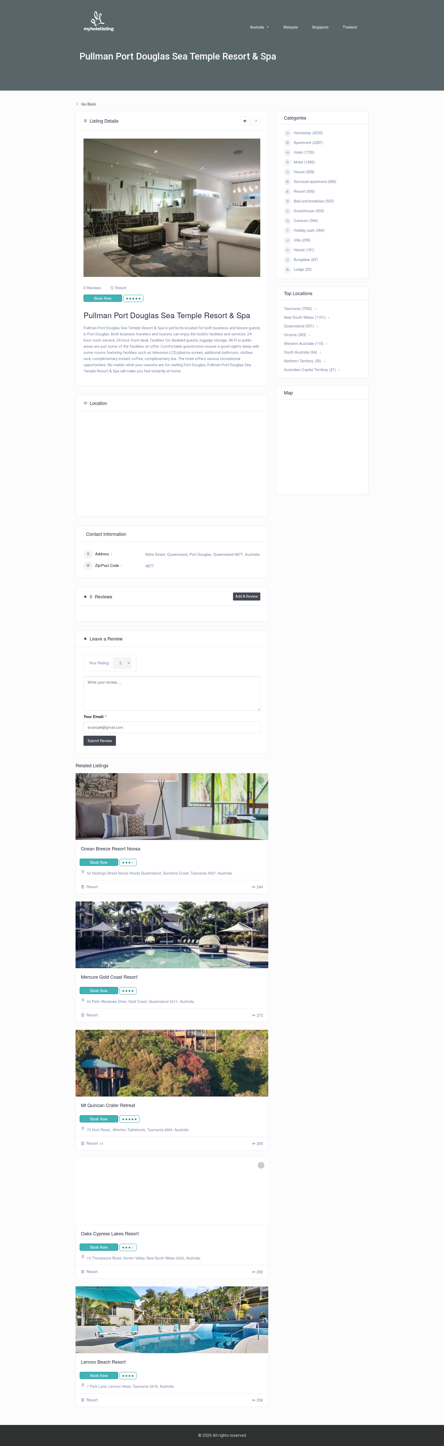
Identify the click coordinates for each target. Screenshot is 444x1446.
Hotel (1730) (304, 152)
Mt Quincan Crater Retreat (108, 1105)
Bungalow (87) (306, 259)
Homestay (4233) (308, 132)
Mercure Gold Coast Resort (109, 976)
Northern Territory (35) (302, 360)
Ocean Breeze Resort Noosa (110, 848)
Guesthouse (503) (309, 210)
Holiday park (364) (309, 230)
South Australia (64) (300, 352)
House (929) (304, 171)
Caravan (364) (306, 220)
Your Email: (95, 716)
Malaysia (290, 27)
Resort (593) (304, 191)
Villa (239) (302, 239)
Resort (120, 287)
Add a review (246, 596)
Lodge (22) (303, 269)
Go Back (88, 103)
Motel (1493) (304, 161)
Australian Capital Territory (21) (310, 369)
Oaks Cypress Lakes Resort (110, 1233)
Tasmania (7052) (298, 308)
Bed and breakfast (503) (314, 200)
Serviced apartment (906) (315, 181)
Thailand (350, 27)
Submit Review (100, 740)
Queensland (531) (299, 325)
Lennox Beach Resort (103, 1361)
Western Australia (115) (303, 343)
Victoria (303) (295, 334)
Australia (257, 27)
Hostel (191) (304, 249)
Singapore (320, 27)
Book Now (103, 298)
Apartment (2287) (308, 142)
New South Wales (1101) (305, 317)
